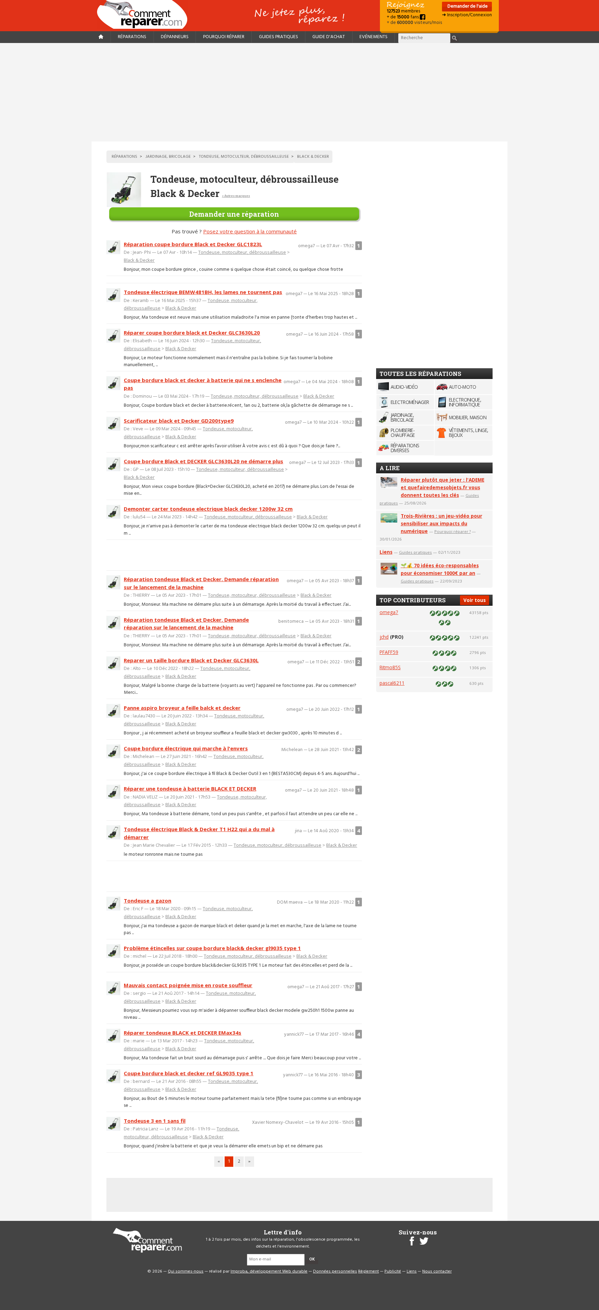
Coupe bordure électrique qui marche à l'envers (186, 748)
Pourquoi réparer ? (452, 531)
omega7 (389, 612)
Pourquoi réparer (223, 37)
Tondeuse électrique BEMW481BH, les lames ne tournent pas (203, 291)
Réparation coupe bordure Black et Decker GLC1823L (193, 244)
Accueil (145, 14)
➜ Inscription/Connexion (467, 15)
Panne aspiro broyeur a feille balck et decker (182, 707)
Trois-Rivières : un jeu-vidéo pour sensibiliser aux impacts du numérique (441, 523)
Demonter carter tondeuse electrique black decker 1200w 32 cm (208, 508)
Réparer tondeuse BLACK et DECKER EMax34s (182, 1032)
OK (312, 1259)
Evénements (373, 37)
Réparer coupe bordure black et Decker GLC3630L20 (192, 332)
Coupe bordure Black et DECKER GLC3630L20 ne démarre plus (203, 461)
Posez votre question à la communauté (250, 231)
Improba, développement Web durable (269, 1271)
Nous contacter (437, 1271)
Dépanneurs (175, 37)
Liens (386, 552)
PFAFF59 (389, 652)
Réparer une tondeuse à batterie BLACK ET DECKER (190, 788)
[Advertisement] (299, 92)
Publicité (392, 1271)
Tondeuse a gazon (147, 900)
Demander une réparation (234, 213)
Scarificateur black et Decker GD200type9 (179, 420)
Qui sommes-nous (185, 1271)
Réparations (132, 37)
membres (403, 11)
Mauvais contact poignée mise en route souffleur (188, 985)
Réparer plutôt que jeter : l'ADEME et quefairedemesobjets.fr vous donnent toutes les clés (442, 487)
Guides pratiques (278, 37)
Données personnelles (335, 1271)
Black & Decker (139, 260)
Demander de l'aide (467, 6)
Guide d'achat (328, 37)
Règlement (368, 1271)
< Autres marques (236, 196)
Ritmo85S (390, 667)
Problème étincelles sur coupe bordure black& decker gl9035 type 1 (212, 948)
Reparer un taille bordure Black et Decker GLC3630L (191, 660)
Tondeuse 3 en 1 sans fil (154, 1120)
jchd (384, 637)
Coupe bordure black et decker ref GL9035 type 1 (188, 1073)
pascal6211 (392, 683)
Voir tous (474, 600)
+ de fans (403, 17)
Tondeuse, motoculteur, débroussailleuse (242, 252)
